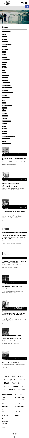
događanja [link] (4, 153)
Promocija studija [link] (17, 282)
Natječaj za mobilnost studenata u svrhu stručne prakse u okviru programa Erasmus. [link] (14, 261)
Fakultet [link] (4, 282)
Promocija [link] (10, 205)
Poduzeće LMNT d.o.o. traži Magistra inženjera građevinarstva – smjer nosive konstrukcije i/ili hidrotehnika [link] (13, 314)
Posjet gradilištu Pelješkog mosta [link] (10, 362)
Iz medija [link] (4, 335)
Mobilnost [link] (4, 232)
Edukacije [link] (4, 179)
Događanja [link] (5, 415)
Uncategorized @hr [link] (6, 359)
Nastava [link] (8, 358)
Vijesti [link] (3, 403)
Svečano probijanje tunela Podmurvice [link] (11, 338)
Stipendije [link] (15, 205)
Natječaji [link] (10, 232)
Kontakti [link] (17, 403)
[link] (27, 6)
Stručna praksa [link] (11, 153)
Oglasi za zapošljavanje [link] (18, 307)
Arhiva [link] (3, 427)
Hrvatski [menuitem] (16, 2)
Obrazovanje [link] (9, 282)
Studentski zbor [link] (12, 207)
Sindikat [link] (17, 415)
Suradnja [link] (19, 207)
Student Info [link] (18, 153)
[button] (23, 3)
